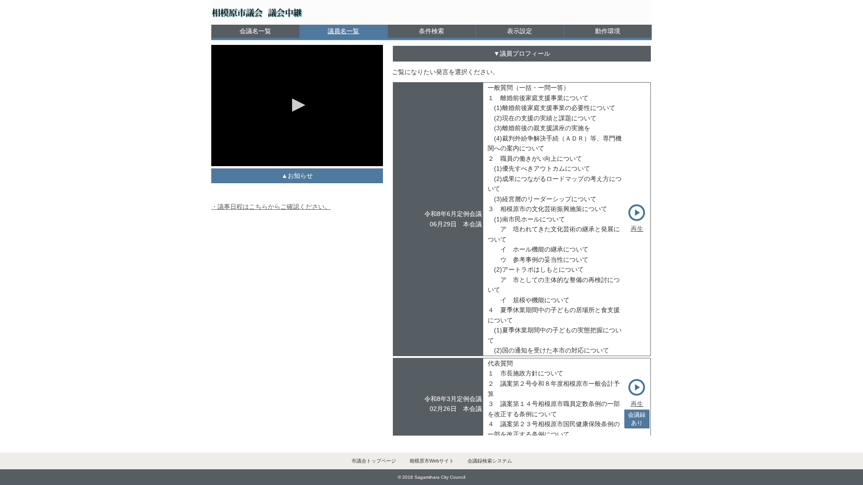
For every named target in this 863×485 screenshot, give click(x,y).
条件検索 (431, 31)
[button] (297, 105)
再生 (637, 228)
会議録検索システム (489, 460)
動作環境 (607, 31)
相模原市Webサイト (431, 460)
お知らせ (300, 175)
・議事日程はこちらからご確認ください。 (271, 206)
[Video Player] (297, 105)
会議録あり (636, 418)
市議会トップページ (373, 460)
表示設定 (519, 31)
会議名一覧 (255, 31)
